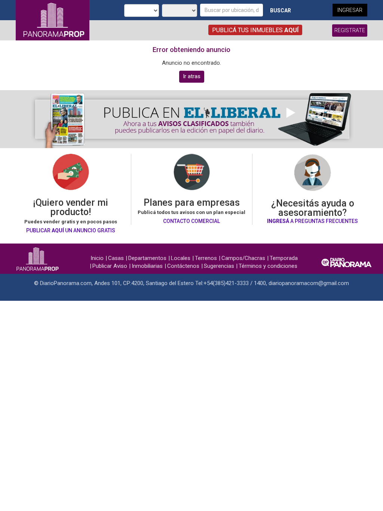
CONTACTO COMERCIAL (191, 221)
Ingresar (349, 10)
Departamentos (147, 258)
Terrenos (206, 258)
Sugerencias (219, 266)
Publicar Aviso (109, 266)
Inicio (97, 258)
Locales (180, 258)
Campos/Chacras (243, 258)
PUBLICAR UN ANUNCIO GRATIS (70, 230)
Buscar (280, 10)
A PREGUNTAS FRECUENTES (312, 221)
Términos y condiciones (268, 266)
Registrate (349, 30)
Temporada (284, 258)
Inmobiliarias (147, 266)
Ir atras (191, 76)
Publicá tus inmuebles (255, 30)
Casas (116, 258)
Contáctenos (183, 266)
